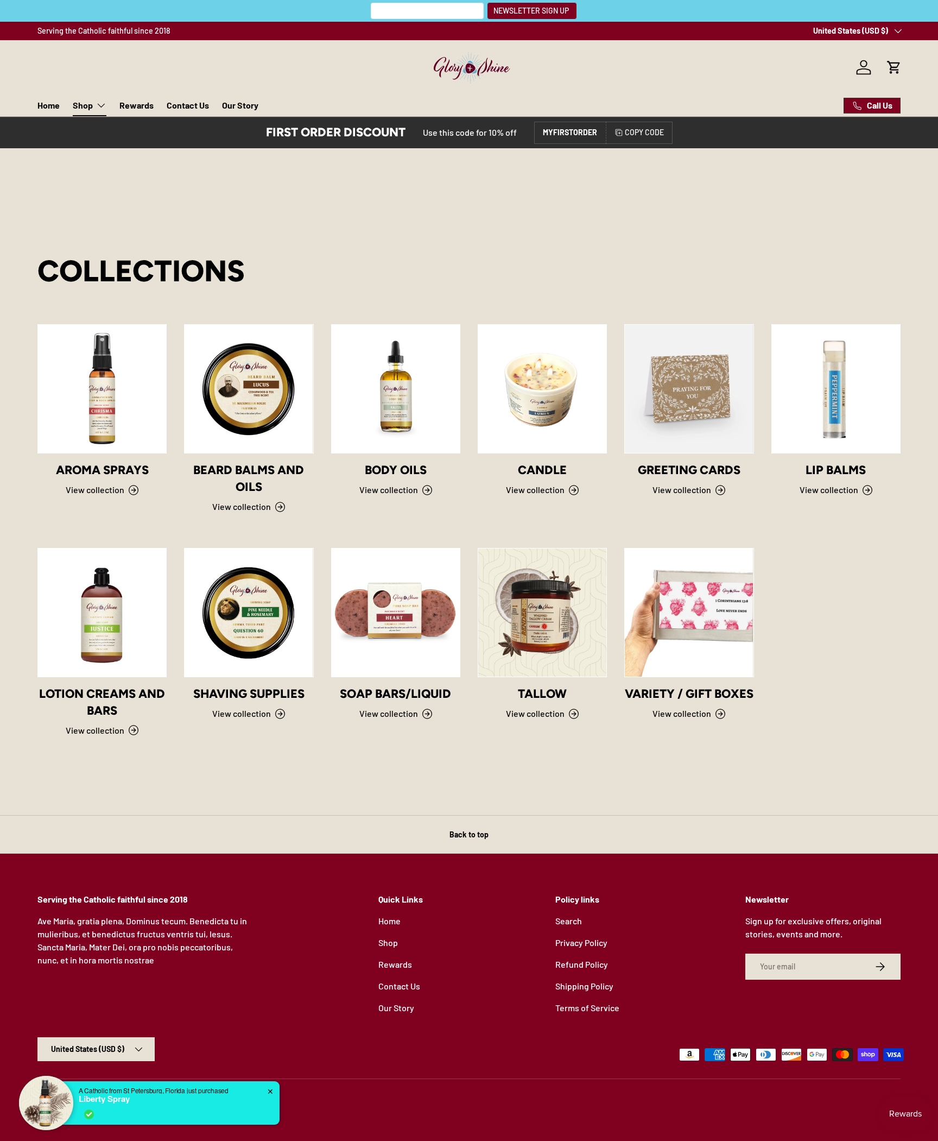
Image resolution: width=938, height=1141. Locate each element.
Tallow (542, 693)
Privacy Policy (581, 942)
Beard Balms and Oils (248, 478)
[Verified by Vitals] (89, 1114)
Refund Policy (581, 964)
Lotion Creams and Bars (102, 702)
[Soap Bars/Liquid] (396, 613)
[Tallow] (542, 613)
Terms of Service (587, 1008)
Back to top (469, 834)
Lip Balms (836, 470)
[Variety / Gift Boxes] (689, 613)
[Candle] (542, 389)
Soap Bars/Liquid (395, 693)
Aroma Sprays (102, 470)
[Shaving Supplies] (249, 613)
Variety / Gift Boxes (689, 693)
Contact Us (188, 105)
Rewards (136, 105)
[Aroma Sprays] (102, 389)
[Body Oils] (396, 389)
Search (568, 921)
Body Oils (396, 470)
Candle (542, 470)
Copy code (644, 132)
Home (48, 105)
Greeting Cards (689, 470)
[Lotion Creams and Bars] (102, 613)
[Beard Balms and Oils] (249, 389)
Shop (83, 105)
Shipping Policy (584, 986)
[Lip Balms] (836, 389)
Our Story (240, 105)
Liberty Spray (104, 1099)
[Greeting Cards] (689, 389)
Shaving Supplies (249, 693)
